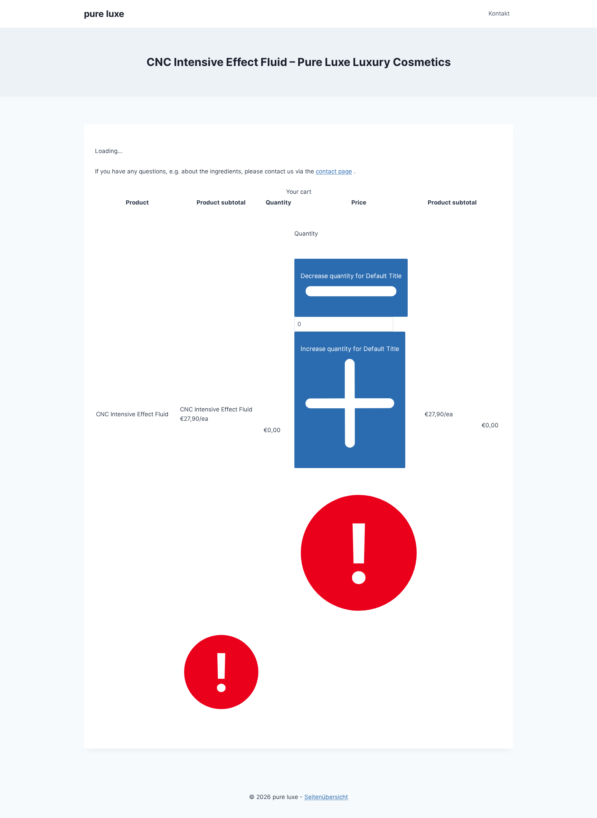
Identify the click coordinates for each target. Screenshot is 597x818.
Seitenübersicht (326, 796)
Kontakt (499, 13)
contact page (334, 171)
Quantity (306, 233)
